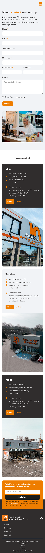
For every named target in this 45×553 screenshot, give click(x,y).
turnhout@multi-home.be (20, 282)
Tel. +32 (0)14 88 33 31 (18, 174)
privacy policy (20, 97)
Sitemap (22, 548)
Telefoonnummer (9, 48)
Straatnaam (7, 58)
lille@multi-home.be (17, 177)
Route (9, 201)
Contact (7, 535)
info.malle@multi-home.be (20, 388)
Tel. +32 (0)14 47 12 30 (17, 279)
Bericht (5, 77)
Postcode (27, 68)
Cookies (22, 546)
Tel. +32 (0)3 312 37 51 (17, 385)
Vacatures (8, 532)
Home (6, 524)
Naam (5, 29)
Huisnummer (7, 68)
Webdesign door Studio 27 (22, 551)
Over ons (8, 528)
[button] (40, 4)
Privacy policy (22, 543)
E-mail (5, 39)
